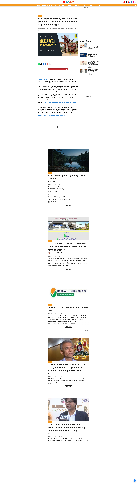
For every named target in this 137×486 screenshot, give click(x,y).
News (38, 5)
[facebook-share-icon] (43, 64)
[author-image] (49, 253)
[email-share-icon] (47, 64)
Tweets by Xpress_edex (89, 96)
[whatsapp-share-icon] (39, 64)
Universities (59, 124)
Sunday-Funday (50, 5)
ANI (49, 433)
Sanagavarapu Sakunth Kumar (57, 252)
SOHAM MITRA (51, 310)
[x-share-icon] (41, 64)
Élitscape (70, 5)
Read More (68, 205)
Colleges (40, 124)
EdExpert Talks (85, 5)
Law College (52, 124)
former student (42, 129)
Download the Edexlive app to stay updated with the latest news (52, 115)
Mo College (67, 127)
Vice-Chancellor (42, 127)
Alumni (71, 124)
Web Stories (58, 5)
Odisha (46, 124)
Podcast (64, 5)
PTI (49, 373)
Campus (43, 5)
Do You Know (76, 5)
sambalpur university (51, 127)
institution (66, 124)
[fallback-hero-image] (83, 45)
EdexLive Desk (41, 59)
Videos (91, 5)
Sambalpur (60, 127)
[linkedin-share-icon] (45, 64)
